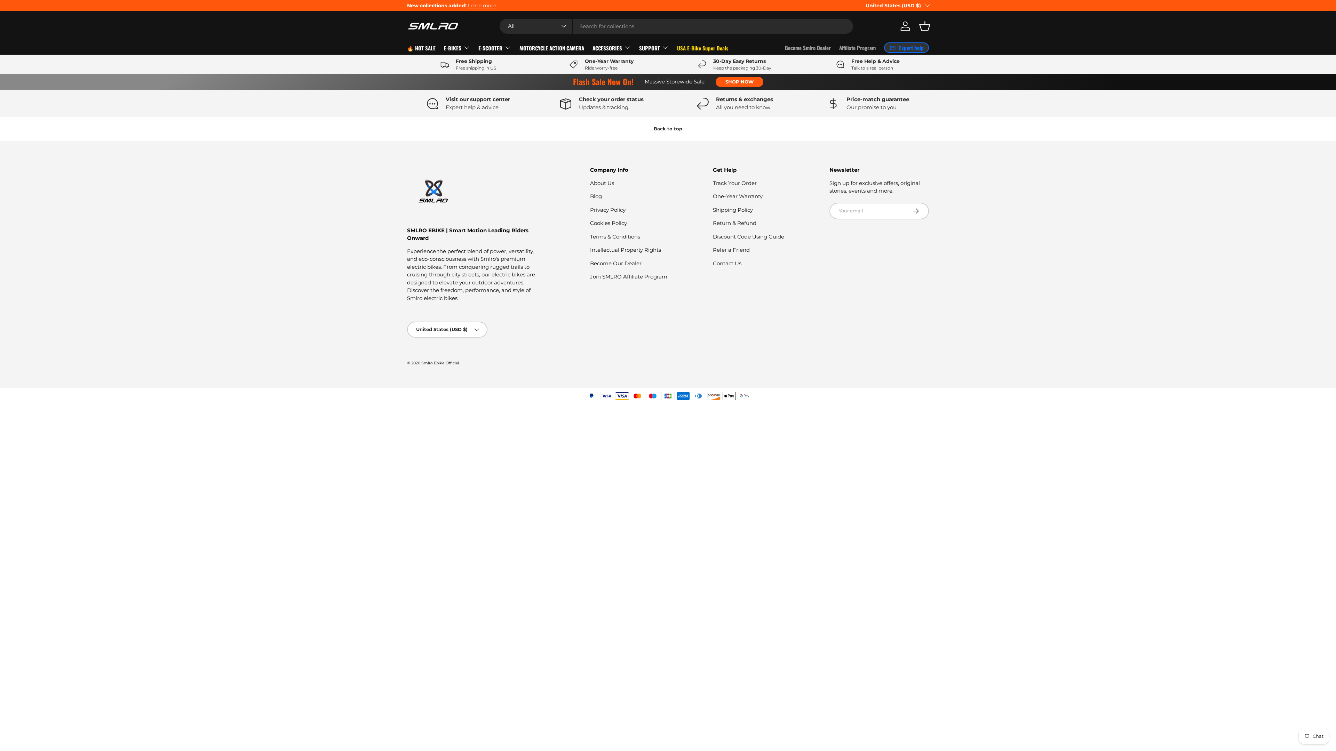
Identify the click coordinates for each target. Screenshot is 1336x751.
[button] (924, 26)
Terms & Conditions (615, 236)
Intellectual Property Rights (625, 250)
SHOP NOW (739, 81)
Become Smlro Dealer (808, 47)
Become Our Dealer (616, 263)
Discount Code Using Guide (748, 236)
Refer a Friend (731, 250)
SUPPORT (649, 48)
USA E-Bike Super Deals (702, 48)
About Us (602, 183)
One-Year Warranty (738, 196)
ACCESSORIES (607, 48)
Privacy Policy (608, 210)
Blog (596, 196)
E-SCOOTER (490, 48)
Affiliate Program (857, 47)
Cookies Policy (608, 223)
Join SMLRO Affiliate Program (628, 276)
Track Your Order (735, 183)
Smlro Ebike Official (440, 363)
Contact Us (727, 263)
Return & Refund (734, 223)
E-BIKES (452, 48)
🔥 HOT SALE (421, 48)
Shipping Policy (733, 210)
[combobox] (676, 26)
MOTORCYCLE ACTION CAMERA (551, 48)
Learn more (482, 5)
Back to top (668, 128)
